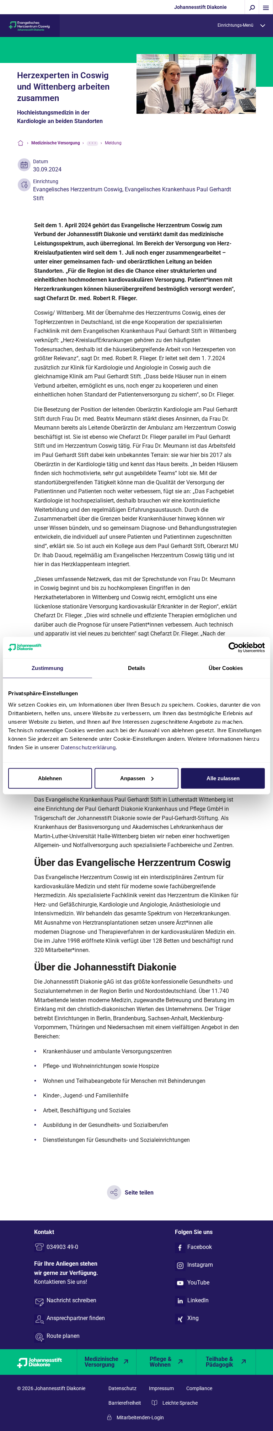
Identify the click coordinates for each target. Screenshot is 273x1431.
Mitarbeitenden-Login (140, 1417)
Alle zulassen (223, 778)
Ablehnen (50, 778)
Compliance (199, 1388)
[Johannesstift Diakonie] (47, 1362)
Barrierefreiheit (124, 1403)
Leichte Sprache (180, 1403)
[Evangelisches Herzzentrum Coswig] (29, 25)
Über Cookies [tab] (226, 668)
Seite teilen (139, 1192)
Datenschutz (122, 1388)
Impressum (161, 1388)
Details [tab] (136, 668)
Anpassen (132, 778)
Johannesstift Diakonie (200, 7)
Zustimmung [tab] (47, 668)
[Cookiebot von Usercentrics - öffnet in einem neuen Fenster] (234, 647)
